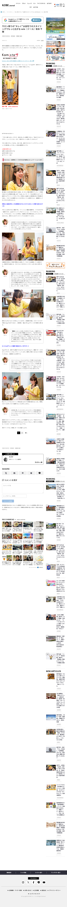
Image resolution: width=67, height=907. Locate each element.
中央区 (13, 36)
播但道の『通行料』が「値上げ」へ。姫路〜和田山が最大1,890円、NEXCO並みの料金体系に (60, 641)
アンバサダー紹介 (55, 872)
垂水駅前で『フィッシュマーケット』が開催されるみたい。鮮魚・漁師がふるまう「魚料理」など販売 (60, 92)
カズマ (42, 40)
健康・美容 (19, 36)
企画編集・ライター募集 (15, 890)
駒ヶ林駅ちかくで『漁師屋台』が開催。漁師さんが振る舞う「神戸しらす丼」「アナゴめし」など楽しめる (60, 214)
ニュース (29, 3)
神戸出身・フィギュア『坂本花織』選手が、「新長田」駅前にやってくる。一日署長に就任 (60, 319)
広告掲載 (36, 890)
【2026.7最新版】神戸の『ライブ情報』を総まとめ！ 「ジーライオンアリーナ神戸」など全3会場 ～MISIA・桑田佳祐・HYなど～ (60, 621)
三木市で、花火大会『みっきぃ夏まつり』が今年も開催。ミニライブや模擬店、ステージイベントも (60, 74)
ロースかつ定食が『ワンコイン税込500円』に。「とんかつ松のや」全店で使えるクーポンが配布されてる (60, 586)
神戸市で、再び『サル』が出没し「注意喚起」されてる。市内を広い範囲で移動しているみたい (60, 233)
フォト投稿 (23, 872)
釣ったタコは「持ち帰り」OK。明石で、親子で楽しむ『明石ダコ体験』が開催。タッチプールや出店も (60, 336)
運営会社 (44, 890)
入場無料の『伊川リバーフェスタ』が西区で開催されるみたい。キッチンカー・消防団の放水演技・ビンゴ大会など (60, 137)
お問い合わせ (27, 890)
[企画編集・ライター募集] (55, 47)
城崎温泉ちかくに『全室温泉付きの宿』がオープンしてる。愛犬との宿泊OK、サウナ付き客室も (60, 511)
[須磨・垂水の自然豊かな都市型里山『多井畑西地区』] (55, 33)
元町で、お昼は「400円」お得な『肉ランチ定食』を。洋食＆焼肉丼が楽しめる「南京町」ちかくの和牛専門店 (60, 176)
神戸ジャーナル (32, 896)
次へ (26, 433)
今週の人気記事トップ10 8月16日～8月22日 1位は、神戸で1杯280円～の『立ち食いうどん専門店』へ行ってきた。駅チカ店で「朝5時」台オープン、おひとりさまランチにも (61, 114)
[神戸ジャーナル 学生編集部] (55, 60)
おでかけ (49, 3)
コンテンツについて (34, 894)
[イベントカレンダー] (55, 40)
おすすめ (35, 7)
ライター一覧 (38, 462)
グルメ (23, 3)
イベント (18, 3)
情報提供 (9, 872)
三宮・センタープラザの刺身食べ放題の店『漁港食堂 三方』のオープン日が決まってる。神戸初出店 (60, 570)
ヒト (34, 3)
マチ (30, 7)
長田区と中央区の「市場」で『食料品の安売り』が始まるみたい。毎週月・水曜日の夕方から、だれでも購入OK (60, 465)
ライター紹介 (38, 872)
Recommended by (33, 567)
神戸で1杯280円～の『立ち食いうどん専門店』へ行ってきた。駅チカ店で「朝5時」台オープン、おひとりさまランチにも (60, 195)
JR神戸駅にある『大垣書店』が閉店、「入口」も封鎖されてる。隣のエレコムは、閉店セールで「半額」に (60, 302)
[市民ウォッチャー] (55, 54)
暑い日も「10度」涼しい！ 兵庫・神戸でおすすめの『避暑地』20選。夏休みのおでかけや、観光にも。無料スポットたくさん (60, 530)
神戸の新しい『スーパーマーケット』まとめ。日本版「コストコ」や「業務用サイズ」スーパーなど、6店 (60, 157)
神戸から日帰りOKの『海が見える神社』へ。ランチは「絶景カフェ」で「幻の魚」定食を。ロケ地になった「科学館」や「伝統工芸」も (60, 491)
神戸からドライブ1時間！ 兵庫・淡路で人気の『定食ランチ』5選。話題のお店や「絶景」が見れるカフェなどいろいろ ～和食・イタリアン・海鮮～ (60, 422)
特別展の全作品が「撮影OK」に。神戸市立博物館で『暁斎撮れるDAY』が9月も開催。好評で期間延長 (60, 251)
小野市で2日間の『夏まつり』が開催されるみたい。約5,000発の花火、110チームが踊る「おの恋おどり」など (60, 445)
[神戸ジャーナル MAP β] (55, 268)
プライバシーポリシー (55, 890)
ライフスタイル (41, 3)
